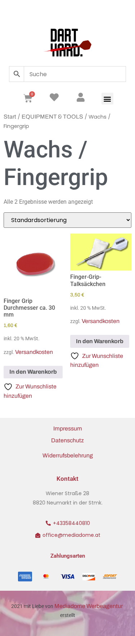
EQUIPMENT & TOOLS (52, 117)
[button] (107, 99)
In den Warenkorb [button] (33, 372)
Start (10, 117)
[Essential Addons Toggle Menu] (118, 13)
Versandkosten (34, 352)
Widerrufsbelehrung (67, 455)
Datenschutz (67, 440)
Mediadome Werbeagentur (89, 606)
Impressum (67, 428)
